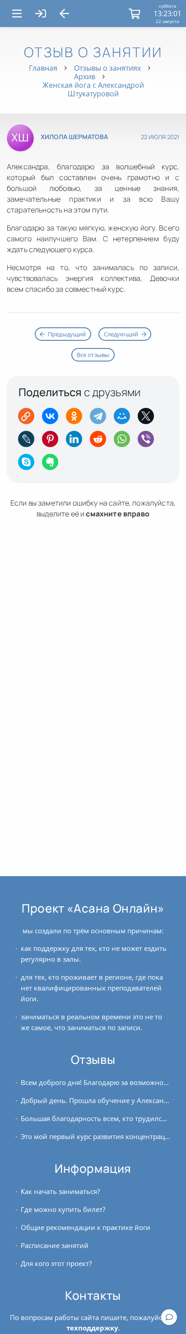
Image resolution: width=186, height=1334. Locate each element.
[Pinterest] (53, 442)
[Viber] (149, 442)
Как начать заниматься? (60, 1191)
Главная (43, 68)
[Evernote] (53, 465)
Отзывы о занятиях (107, 68)
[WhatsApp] (125, 442)
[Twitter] (149, 419)
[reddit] (101, 442)
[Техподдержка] (169, 1317)
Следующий (121, 334)
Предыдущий (67, 334)
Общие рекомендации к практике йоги (85, 1227)
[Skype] (29, 465)
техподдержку (92, 1327)
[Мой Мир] (125, 419)
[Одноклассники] (77, 419)
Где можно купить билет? (63, 1209)
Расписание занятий (54, 1245)
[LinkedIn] (77, 442)
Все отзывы (93, 355)
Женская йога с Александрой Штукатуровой (93, 89)
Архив (84, 76)
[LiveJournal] (29, 442)
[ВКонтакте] (53, 419)
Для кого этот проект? (56, 1263)
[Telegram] (101, 419)
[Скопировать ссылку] (29, 419)
